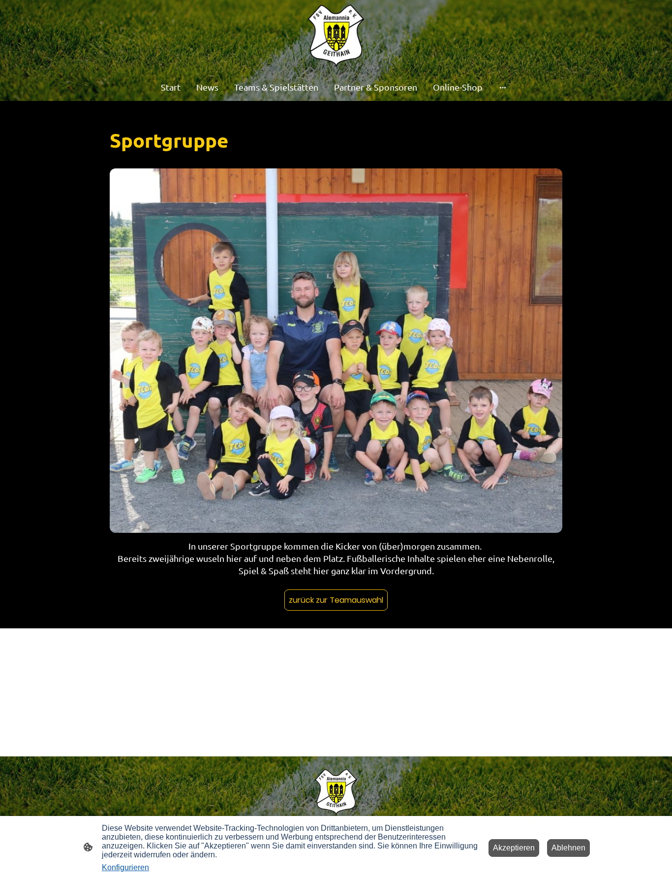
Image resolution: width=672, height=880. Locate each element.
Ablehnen (568, 848)
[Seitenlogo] (336, 36)
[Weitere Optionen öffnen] (502, 87)
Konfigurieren (125, 867)
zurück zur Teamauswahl (336, 600)
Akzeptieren (514, 848)
